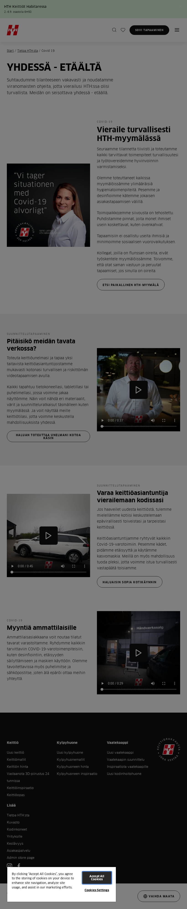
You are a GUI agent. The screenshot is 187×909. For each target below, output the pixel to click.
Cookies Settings (97, 890)
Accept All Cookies (96, 877)
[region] (61, 884)
